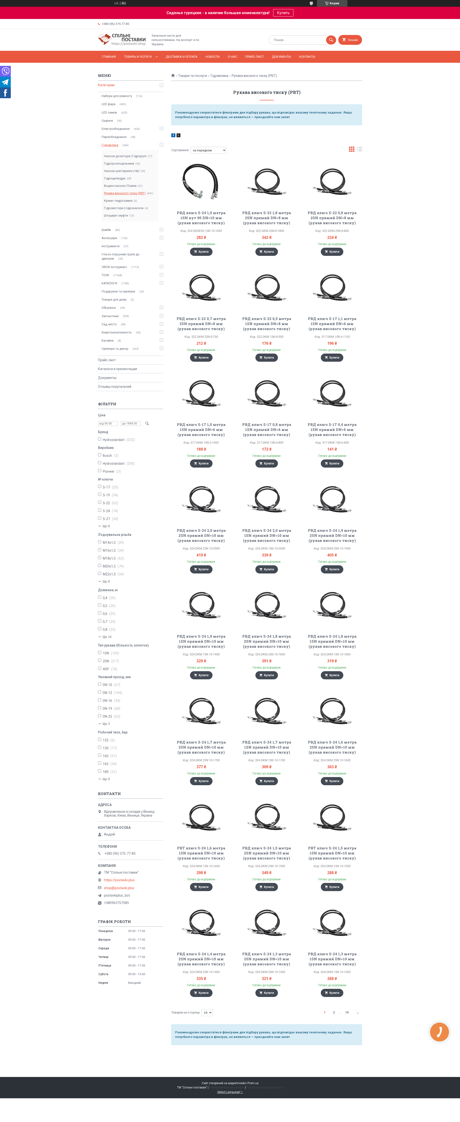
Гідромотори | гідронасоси (124, 208)
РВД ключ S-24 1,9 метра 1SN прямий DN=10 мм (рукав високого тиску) (201, 641)
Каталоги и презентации (117, 369)
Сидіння (107, 120)
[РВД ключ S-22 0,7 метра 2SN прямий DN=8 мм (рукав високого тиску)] (201, 288)
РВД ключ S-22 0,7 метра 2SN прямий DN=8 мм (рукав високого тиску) (201, 323)
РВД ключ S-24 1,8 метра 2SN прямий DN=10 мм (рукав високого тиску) (266, 641)
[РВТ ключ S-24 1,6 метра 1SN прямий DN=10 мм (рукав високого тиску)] (201, 817)
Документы (281, 56)
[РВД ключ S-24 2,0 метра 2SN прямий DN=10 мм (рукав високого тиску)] (201, 500)
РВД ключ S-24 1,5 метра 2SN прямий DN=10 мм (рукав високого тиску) (266, 853)
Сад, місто (109, 324)
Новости (213, 56)
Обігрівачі (109, 307)
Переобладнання (114, 137)
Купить (283, 13)
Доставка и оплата (181, 56)
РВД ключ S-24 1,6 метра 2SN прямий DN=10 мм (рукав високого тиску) (332, 747)
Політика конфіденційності (265, 1087)
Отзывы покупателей (114, 387)
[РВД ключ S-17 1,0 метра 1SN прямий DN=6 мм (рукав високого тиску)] (201, 394)
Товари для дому (114, 299)
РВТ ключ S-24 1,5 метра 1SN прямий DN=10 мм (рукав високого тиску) (332, 853)
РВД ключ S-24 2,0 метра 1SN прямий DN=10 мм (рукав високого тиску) (266, 535)
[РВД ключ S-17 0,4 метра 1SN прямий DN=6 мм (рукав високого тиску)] (332, 394)
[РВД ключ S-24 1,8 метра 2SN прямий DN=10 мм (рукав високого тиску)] (267, 606)
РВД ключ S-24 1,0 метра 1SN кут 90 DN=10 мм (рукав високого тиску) (201, 217)
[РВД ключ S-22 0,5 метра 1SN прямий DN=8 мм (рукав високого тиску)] (267, 288)
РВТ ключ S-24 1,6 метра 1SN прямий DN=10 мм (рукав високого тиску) (201, 853)
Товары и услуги (138, 56)
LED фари (108, 104)
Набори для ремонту (117, 96)
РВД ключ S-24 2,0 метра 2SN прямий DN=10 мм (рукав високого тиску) (201, 535)
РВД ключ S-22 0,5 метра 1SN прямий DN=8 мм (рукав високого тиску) (266, 323)
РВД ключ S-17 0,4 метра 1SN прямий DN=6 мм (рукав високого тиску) (332, 429)
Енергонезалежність (117, 332)
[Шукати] (331, 40)
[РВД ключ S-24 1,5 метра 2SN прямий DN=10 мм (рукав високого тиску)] (267, 817)
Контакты (307, 56)
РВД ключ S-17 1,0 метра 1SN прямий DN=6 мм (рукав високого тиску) (201, 429)
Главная (109, 56)
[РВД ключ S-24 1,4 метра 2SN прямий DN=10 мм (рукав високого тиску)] (201, 923)
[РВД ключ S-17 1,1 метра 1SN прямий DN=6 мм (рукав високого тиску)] (332, 288)
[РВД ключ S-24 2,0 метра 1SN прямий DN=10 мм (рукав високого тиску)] (267, 500)
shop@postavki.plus (119, 888)
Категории (106, 85)
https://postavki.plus (119, 880)
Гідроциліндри (114, 178)
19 (347, 1012)
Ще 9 (106, 779)
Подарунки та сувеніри (118, 291)
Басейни (108, 340)
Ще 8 (106, 526)
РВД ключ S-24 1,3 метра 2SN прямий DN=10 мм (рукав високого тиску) (266, 958)
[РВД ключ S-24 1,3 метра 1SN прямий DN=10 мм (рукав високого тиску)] (332, 923)
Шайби (106, 230)
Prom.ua (253, 1083)
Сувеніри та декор (115, 348)
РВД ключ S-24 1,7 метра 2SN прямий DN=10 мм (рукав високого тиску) (201, 747)
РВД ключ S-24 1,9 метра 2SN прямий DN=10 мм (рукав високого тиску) (332, 535)
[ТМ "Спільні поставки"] (122, 45)
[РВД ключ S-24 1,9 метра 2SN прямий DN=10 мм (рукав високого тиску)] (332, 500)
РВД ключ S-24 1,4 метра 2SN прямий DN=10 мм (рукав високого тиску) (201, 958)
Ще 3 (106, 724)
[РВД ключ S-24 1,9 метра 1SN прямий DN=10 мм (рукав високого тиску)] (201, 606)
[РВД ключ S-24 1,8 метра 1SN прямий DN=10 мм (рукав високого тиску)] (332, 606)
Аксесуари (109, 238)
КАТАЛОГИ (109, 283)
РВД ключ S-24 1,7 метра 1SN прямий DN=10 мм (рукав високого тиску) (266, 747)
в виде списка (359, 150)
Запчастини (110, 316)
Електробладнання (116, 129)
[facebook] (173, 136)
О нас (232, 56)
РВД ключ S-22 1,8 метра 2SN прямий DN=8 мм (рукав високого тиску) (266, 217)
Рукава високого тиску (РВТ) (125, 193)
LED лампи (109, 112)
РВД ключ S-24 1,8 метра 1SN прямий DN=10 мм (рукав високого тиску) (332, 641)
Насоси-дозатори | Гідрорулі (125, 156)
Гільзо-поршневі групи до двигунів (120, 256)
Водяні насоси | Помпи (120, 186)
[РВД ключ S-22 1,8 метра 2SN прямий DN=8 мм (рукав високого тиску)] (267, 182)
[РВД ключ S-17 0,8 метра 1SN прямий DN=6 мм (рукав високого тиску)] (267, 394)
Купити (203, 251)
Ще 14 (107, 637)
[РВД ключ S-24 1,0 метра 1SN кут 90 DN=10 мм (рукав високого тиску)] (201, 182)
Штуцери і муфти (116, 215)
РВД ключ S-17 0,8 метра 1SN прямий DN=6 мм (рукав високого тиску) (266, 429)
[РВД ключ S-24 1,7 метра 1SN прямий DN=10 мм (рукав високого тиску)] (267, 712)
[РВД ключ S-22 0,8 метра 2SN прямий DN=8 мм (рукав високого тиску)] (332, 182)
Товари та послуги (192, 76)
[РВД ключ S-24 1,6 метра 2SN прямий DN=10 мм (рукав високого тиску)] (332, 712)
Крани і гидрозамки (118, 200)
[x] (178, 136)
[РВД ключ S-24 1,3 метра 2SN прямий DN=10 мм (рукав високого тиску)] (267, 923)
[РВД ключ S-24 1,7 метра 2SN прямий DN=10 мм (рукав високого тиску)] (201, 712)
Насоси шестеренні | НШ (121, 171)
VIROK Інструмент (114, 267)
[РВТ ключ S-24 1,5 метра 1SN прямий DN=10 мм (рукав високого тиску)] (332, 817)
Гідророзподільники (119, 163)
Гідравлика (219, 76)
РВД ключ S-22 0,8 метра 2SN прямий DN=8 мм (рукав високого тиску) (332, 217)
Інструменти (111, 246)
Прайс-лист (254, 56)
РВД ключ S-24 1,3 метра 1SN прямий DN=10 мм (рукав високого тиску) (332, 958)
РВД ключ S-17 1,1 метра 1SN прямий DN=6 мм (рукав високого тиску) (332, 323)
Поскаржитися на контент (226, 1087)
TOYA (105, 275)
